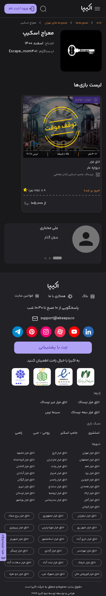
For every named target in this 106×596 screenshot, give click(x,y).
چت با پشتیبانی (53, 347)
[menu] (97, 8)
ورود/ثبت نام (18, 8)
